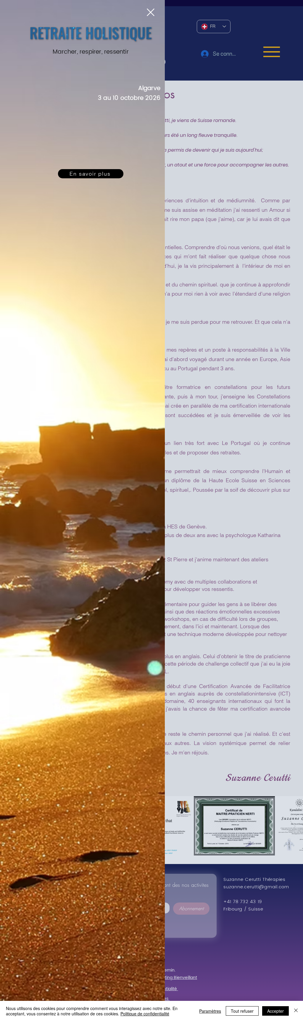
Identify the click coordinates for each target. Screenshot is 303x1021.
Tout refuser (242, 1011)
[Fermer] (295, 1011)
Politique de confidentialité (144, 1014)
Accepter (275, 1011)
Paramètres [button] (210, 1011)
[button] (150, 12)
